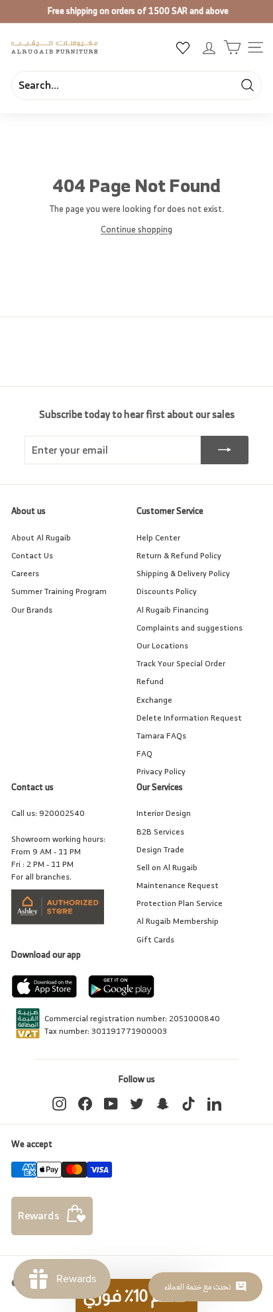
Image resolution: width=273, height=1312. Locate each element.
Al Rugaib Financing (172, 610)
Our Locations (162, 645)
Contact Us (32, 555)
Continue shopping (136, 229)
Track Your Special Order (180, 663)
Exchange (154, 700)
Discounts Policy (166, 591)
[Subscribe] (224, 450)
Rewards (39, 1215)
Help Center (158, 537)
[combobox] (136, 85)
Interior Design (163, 813)
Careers (25, 573)
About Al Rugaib (41, 537)
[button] (136, 1295)
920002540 (62, 813)
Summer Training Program (59, 591)
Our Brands (31, 610)
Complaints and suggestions (189, 627)
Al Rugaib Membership (177, 921)
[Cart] (232, 47)
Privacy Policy (161, 771)
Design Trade (160, 849)
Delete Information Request (189, 718)
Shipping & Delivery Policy (183, 573)
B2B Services (160, 831)
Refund (150, 681)
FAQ (144, 753)
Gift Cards (155, 939)
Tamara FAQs (161, 735)
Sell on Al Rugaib (166, 867)
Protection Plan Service (179, 903)
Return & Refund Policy (178, 555)
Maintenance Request (177, 885)
